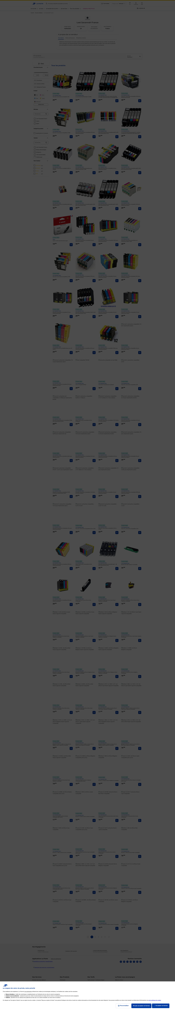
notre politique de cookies (154, 1000)
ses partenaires (28, 991)
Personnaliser (124, 1005)
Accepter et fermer (162, 1005)
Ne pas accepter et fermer (141, 1005)
